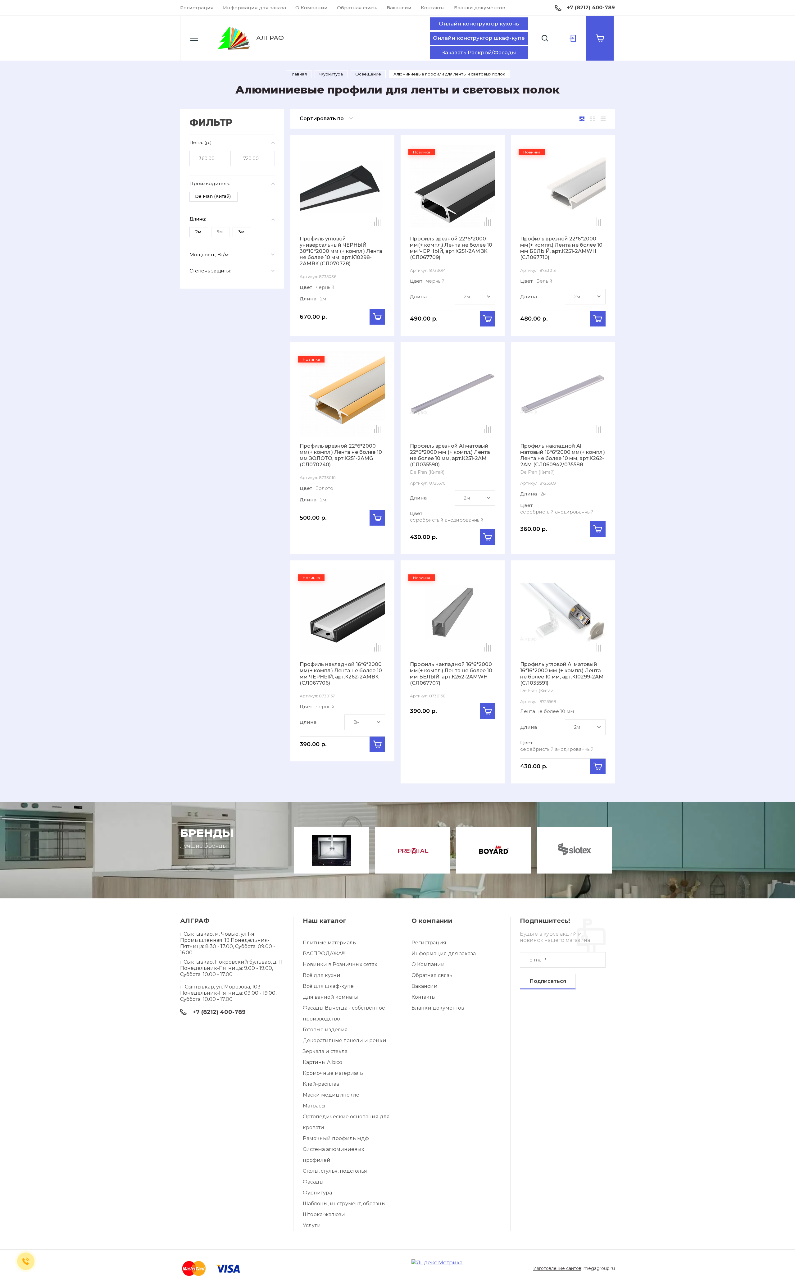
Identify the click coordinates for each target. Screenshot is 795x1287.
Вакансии (399, 8)
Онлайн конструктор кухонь (479, 24)
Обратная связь (357, 8)
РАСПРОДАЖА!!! (324, 953)
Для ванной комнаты (330, 997)
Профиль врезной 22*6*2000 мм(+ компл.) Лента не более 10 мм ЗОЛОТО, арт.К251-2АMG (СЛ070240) (341, 455)
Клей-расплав (321, 1084)
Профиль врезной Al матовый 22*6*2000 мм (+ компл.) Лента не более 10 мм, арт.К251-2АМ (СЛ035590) (450, 455)
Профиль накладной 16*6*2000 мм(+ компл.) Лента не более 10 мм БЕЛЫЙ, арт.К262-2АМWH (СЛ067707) (451, 673)
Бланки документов (479, 8)
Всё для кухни (321, 975)
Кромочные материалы (333, 1073)
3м (241, 232)
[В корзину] (377, 317)
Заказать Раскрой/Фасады (479, 52)
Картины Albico (322, 1062)
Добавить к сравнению (377, 222)
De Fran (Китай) (213, 196)
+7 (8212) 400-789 (591, 8)
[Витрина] (582, 119)
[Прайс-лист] (603, 119)
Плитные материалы (330, 943)
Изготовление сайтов (557, 1268)
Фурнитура (317, 1193)
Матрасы (314, 1106)
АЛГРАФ (270, 38)
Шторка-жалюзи (324, 1214)
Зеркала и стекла (325, 1051)
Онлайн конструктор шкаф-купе (479, 38)
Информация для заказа (254, 8)
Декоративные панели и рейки (344, 1040)
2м (198, 232)
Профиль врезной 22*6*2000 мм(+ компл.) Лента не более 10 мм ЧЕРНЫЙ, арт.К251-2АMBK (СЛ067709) (451, 248)
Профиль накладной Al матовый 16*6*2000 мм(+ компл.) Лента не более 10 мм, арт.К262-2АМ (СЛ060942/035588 (562, 455)
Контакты (433, 8)
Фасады (313, 1182)
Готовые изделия (325, 1030)
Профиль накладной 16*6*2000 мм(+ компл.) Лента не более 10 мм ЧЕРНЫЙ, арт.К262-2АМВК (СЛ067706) (341, 673)
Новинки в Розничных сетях (340, 964)
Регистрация (197, 8)
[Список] (592, 119)
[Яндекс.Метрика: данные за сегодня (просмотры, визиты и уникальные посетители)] (437, 1262)
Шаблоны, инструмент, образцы (344, 1204)
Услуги (312, 1225)
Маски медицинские (331, 1095)
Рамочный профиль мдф (336, 1138)
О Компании (311, 8)
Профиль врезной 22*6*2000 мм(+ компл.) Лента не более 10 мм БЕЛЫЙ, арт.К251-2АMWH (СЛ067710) (561, 248)
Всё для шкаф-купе (328, 986)
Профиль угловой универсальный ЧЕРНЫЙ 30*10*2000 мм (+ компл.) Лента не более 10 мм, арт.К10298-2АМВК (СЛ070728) (341, 251)
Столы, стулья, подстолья (335, 1171)
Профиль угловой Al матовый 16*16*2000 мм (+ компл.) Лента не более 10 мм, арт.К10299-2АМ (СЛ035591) (562, 673)
